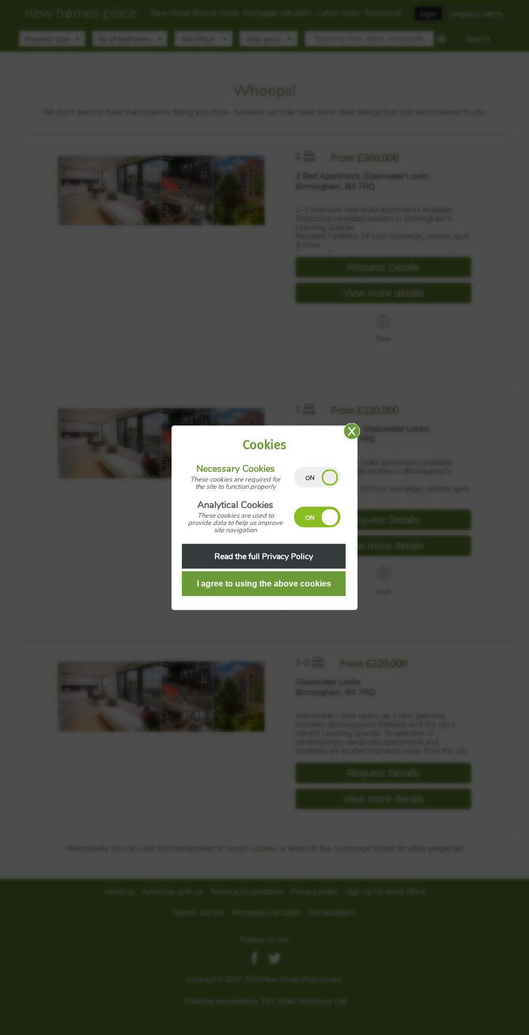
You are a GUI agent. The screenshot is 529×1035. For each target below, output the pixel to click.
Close (352, 431)
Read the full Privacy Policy (263, 556)
